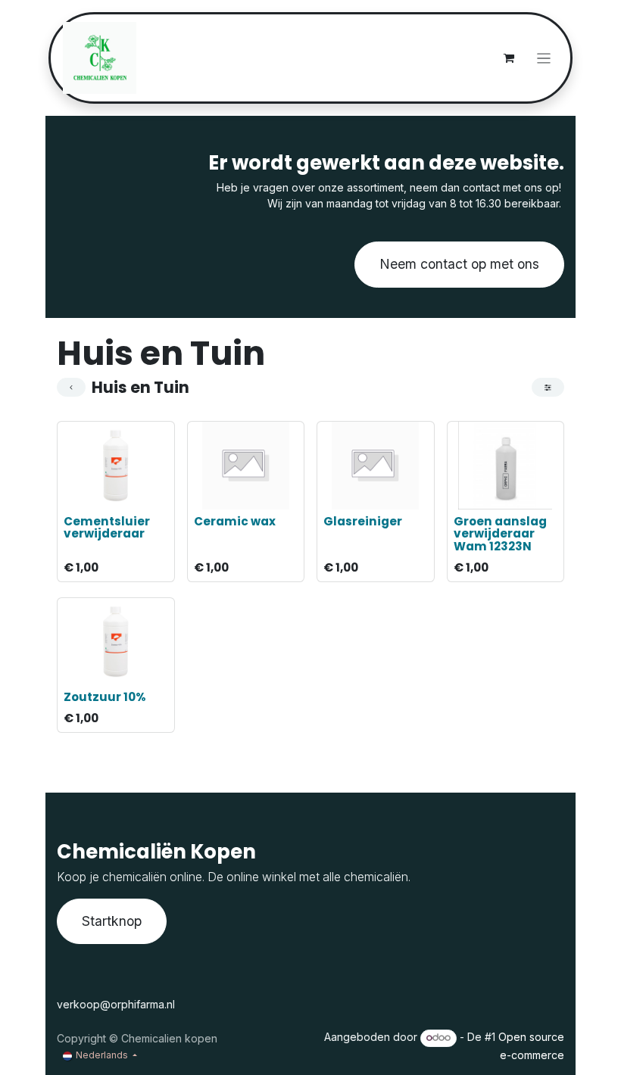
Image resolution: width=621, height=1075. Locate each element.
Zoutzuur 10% (105, 697)
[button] (79, 494)
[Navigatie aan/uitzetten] (544, 58)
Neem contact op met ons (459, 264)
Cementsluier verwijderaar (107, 527)
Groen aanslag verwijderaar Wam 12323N (500, 533)
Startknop (112, 921)
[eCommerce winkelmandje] (509, 58)
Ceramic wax (235, 521)
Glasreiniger (362, 521)
